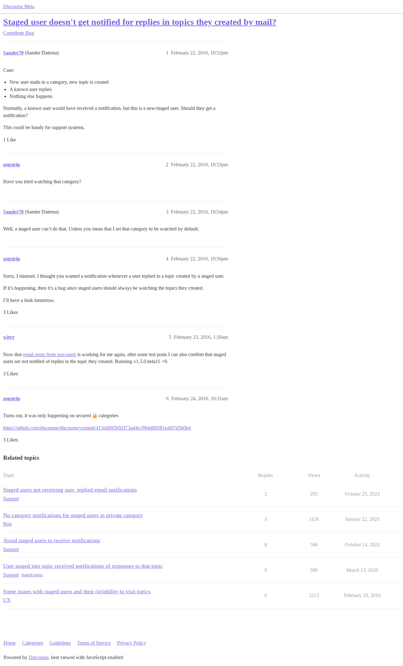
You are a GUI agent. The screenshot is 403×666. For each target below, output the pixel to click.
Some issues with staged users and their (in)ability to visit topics (76, 591)
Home (9, 643)
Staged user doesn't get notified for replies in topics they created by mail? (139, 22)
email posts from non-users (49, 354)
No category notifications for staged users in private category (73, 515)
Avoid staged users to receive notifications (51, 540)
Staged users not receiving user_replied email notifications (70, 490)
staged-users (32, 574)
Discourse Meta (18, 6)
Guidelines (60, 643)
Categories (32, 643)
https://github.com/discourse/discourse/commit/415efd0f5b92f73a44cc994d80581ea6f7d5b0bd (97, 427)
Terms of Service (94, 643)
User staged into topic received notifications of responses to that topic (83, 566)
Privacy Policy (131, 643)
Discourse (38, 657)
